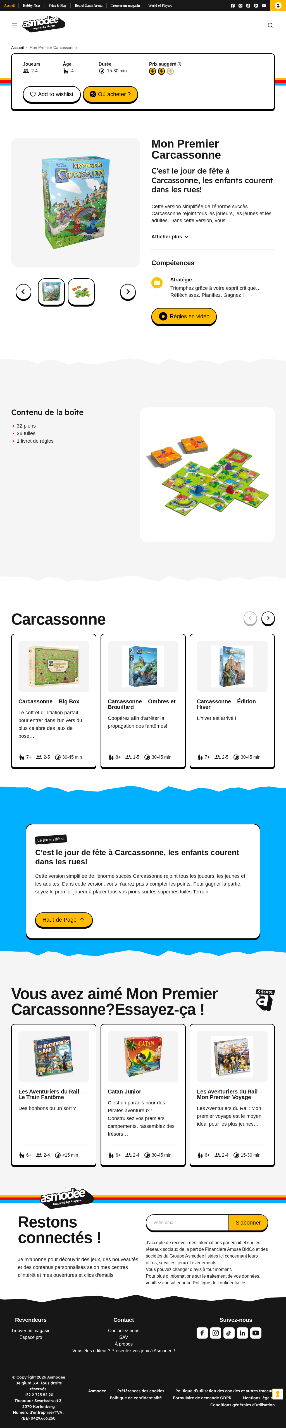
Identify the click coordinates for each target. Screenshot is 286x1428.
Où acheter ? (114, 94)
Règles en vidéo (189, 316)
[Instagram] (240, 5)
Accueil (9, 6)
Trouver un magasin (125, 6)
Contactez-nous (123, 1330)
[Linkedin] (256, 5)
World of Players (160, 6)
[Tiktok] (248, 5)
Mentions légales (259, 1397)
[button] (51, 291)
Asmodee (97, 1390)
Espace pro (31, 1337)
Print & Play (57, 6)
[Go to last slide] (23, 292)
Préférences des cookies (140, 1390)
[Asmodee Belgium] (43, 25)
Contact (123, 1320)
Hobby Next (31, 6)
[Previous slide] (250, 618)
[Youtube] (264, 5)
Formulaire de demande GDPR (202, 1397)
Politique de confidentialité (136, 1397)
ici (221, 1256)
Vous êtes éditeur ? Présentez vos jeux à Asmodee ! (123, 1350)
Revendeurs (31, 1320)
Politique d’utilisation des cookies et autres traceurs (225, 1390)
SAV (123, 1337)
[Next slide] (128, 292)
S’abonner (248, 1223)
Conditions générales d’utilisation (242, 1404)
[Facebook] (233, 5)
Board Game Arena (89, 6)
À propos (124, 1344)
